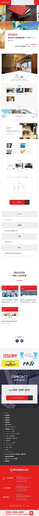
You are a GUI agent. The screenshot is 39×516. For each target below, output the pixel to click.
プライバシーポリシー (10, 426)
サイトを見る (17, 202)
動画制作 (8, 440)
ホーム (6, 413)
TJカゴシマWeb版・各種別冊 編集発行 (15, 454)
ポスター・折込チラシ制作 (12, 433)
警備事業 (7, 461)
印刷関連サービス (9, 429)
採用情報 (7, 417)
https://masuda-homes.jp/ (13, 253)
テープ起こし (9, 451)
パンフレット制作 (10, 431)
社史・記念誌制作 (10, 435)
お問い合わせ (8, 424)
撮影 (7, 449)
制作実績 (7, 415)
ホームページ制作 (10, 442)
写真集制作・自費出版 (11, 438)
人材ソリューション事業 (11, 458)
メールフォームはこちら (17, 398)
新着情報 (7, 419)
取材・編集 (9, 447)
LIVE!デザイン (10, 445)
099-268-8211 (15, 512)
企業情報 (7, 422)
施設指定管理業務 (9, 456)
